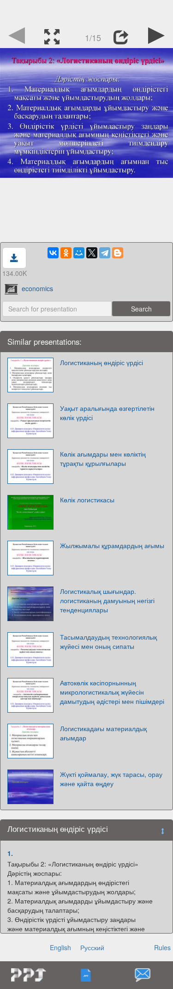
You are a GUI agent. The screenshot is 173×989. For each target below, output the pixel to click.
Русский (92, 947)
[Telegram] (104, 252)
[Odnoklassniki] (66, 252)
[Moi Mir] (78, 252)
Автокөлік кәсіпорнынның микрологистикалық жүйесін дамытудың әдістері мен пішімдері (112, 692)
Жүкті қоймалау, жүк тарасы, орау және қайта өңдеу (111, 778)
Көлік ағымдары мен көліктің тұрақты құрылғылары (103, 458)
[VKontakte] (53, 252)
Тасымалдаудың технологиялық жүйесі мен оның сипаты (108, 641)
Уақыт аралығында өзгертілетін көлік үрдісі (107, 412)
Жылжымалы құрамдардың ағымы (112, 545)
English (60, 947)
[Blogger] (117, 252)
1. (10, 853)
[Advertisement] (87, 11)
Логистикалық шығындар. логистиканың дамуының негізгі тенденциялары (107, 600)
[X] (91, 252)
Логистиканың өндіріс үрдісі (101, 362)
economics (37, 288)
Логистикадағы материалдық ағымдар (103, 733)
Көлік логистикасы (87, 499)
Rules (162, 947)
